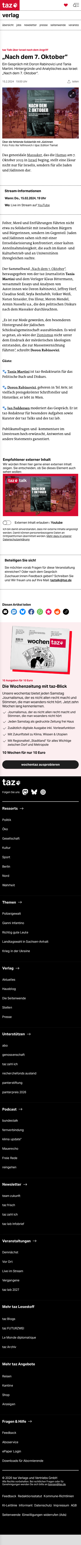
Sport (6, 857)
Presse (7, 1017)
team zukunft (11, 1196)
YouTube (43, 205)
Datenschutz (43, 1505)
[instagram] (43, 794)
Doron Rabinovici (21, 387)
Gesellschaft (11, 838)
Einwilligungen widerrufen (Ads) (44, 1515)
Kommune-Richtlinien (59, 1496)
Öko (5, 829)
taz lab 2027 (10, 1290)
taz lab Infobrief (13, 1224)
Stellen (7, 1007)
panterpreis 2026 (14, 1092)
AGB (74, 1505)
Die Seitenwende (14, 998)
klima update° (11, 1139)
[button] (76, 5)
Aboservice (10, 1442)
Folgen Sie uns (11, 792)
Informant (26, 1505)
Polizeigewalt (11, 913)
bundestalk (10, 1120)
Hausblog (9, 989)
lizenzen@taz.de (57, 1484)
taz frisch (8, 1205)
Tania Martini (18, 372)
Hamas (60, 155)
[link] (8, 25)
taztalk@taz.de (61, 580)
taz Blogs (8, 1319)
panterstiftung (12, 1083)
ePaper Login (11, 1451)
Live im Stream (12, 1271)
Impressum (61, 1505)
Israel (32, 160)
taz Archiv (9, 1347)
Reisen (7, 1376)
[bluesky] (34, 794)
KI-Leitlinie (10, 1505)
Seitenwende (11, 1515)
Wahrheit (8, 885)
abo (5, 1045)
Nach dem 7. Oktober (48, 269)
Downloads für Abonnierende (22, 1461)
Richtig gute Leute (15, 932)
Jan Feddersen (18, 408)
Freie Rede (9, 1158)
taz (11, 782)
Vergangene (10, 1280)
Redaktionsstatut (30, 1496)
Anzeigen (8, 1404)
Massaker (34, 155)
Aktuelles (8, 979)
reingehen (9, 1167)
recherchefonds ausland (19, 1073)
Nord (5, 876)
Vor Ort (7, 1262)
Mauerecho (10, 1148)
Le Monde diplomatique (19, 1337)
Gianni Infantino (13, 923)
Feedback (9, 1433)
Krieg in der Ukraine (16, 951)
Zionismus (45, 335)
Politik (6, 820)
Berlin (6, 866)
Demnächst (10, 1252)
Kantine (7, 1385)
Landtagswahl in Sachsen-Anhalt (25, 941)
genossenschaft (13, 1055)
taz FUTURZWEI (13, 1328)
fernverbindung (13, 1130)
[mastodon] (25, 794)
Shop (6, 1395)
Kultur (6, 848)
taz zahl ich (10, 1064)
